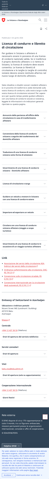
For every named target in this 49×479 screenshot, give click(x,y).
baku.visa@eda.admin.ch (12, 369)
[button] (45, 416)
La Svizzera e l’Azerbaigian (17, 20)
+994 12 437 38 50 (9, 330)
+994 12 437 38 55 (9, 390)
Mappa (5, 320)
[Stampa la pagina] (41, 28)
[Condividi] (46, 28)
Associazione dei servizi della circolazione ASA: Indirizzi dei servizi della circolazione (24, 264)
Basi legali (34, 470)
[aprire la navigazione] (45, 20)
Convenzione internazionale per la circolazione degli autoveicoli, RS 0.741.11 (24, 284)
